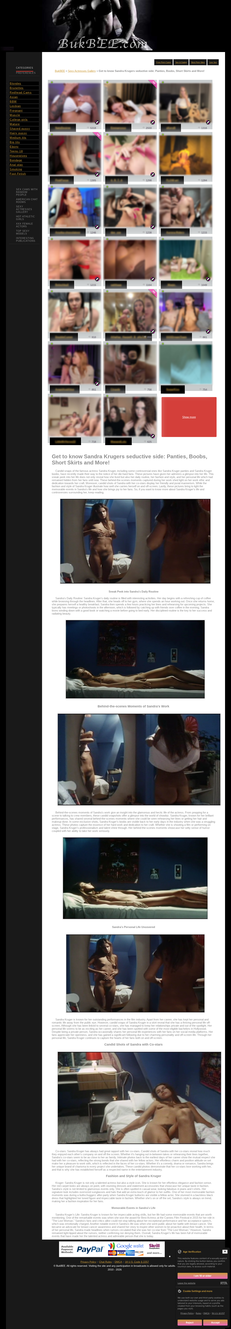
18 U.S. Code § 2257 (137, 1261)
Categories (24, 67)
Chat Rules (105, 1261)
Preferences (26, 73)
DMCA (118, 1261)
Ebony (14, 146)
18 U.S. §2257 (218, 1313)
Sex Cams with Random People (27, 192)
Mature (15, 124)
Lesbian (15, 105)
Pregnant (16, 110)
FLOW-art (172, 180)
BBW (13, 101)
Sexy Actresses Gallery (82, 70)
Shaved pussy (20, 128)
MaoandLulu (118, 441)
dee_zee (116, 232)
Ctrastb (115, 389)
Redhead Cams (21, 92)
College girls (19, 119)
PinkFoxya (61, 180)
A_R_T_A (117, 180)
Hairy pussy (18, 133)
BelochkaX (62, 284)
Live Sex (213, 62)
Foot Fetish (18, 173)
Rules (198, 1313)
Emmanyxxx (118, 127)
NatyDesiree (63, 127)
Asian (14, 96)
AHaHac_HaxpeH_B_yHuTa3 (129, 337)
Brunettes (17, 87)
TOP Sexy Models (23, 232)
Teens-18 (16, 151)
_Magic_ (171, 284)
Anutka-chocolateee (67, 232)
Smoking (16, 169)
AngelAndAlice (64, 389)
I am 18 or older (202, 1275)
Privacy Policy (88, 1261)
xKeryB (171, 127)
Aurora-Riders (175, 232)
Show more (189, 417)
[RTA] (224, 1283)
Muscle (15, 115)
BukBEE (60, 70)
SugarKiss (172, 389)
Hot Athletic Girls (25, 218)
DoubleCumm (64, 337)
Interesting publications (25, 239)
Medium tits (18, 137)
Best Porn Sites (198, 62)
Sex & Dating (181, 62)
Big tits (15, 142)
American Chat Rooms (27, 200)
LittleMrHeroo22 (65, 441)
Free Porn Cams (163, 62)
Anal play (16, 164)
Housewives (18, 155)
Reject (189, 1322)
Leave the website (186, 1283)
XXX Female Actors (24, 225)
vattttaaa (116, 284)
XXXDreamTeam (176, 337)
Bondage (16, 160)
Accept (215, 1322)
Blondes (15, 83)
